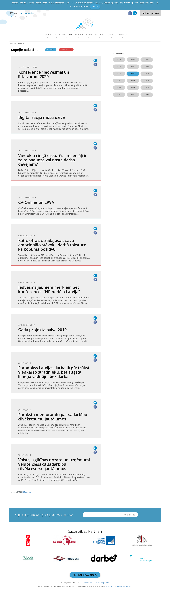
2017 (119, 80)
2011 (119, 94)
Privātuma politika (124, 586)
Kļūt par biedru (27, 13)
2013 (133, 87)
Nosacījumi (110, 586)
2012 (146, 87)
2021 (146, 66)
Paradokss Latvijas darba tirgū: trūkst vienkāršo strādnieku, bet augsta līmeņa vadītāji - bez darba (54, 372)
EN (15, 13)
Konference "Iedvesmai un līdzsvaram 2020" (43, 74)
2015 (146, 80)
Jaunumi (66, 49)
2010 (133, 94)
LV (11, 13)
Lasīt (56, 98)
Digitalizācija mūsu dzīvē (41, 117)
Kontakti (123, 34)
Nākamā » (26, 492)
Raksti (57, 34)
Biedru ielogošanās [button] (150, 13)
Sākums (47, 34)
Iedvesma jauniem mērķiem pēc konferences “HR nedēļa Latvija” (49, 289)
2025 (133, 59)
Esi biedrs (99, 34)
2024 (146, 59)
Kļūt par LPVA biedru (85, 574)
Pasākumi (67, 34)
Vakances (111, 34)
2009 (146, 94)
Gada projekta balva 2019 (42, 329)
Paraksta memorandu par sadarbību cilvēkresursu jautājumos (52, 417)
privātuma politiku (130, 2)
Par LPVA (78, 34)
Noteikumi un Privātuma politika (96, 582)
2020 (119, 73)
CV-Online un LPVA (36, 202)
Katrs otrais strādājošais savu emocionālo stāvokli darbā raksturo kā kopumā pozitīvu (52, 245)
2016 (133, 80)
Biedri (89, 34)
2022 (133, 66)
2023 (119, 66)
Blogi (51, 49)
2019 (133, 73)
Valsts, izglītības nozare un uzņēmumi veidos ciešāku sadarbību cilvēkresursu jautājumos (54, 464)
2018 (146, 73)
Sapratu (95, 6)
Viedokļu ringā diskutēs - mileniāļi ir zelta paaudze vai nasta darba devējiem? (52, 160)
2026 (119, 59)
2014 (119, 87)
